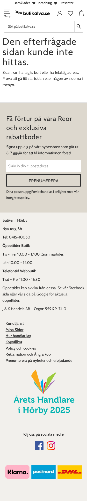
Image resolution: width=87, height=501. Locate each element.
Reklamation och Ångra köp (28, 354)
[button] (6, 14)
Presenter (66, 3)
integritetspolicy (17, 197)
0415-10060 (19, 237)
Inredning (45, 3)
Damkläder (22, 3)
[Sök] (78, 26)
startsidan (36, 78)
